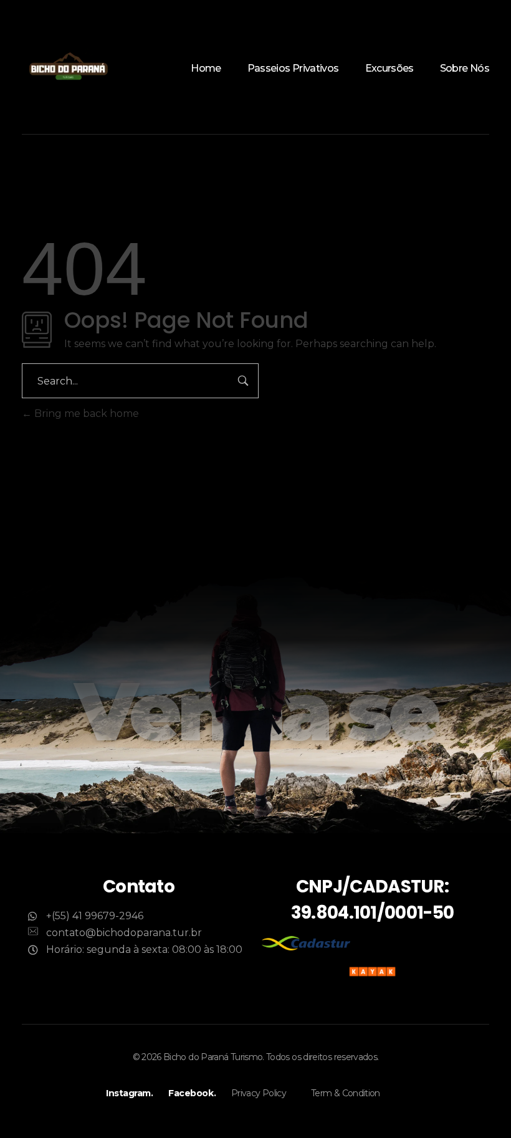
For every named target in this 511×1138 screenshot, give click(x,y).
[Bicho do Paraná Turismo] (68, 67)
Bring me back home (85, 413)
